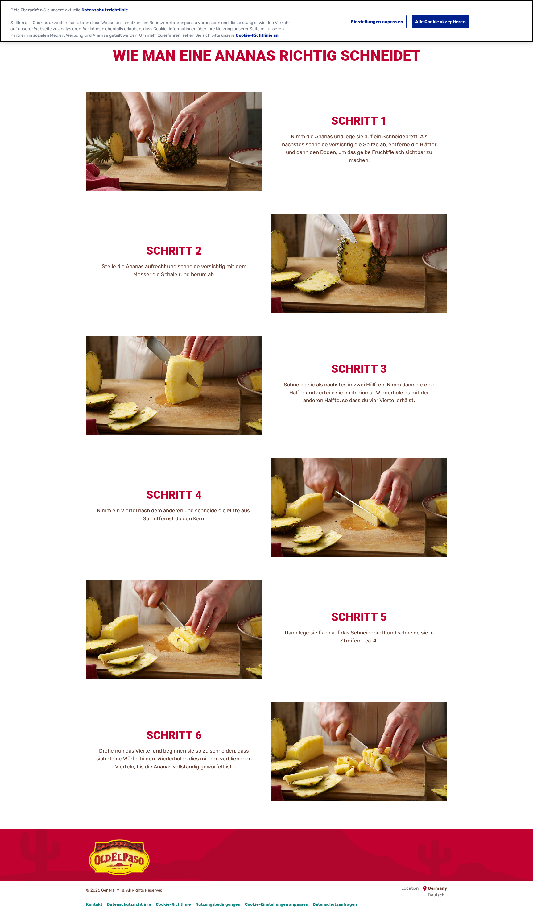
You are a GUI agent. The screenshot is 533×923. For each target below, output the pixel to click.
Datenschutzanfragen (335, 904)
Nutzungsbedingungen (218, 904)
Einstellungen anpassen (377, 21)
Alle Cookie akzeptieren (440, 21)
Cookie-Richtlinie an (257, 35)
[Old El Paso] (119, 858)
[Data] (446, 851)
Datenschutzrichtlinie (129, 904)
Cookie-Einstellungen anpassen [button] (276, 904)
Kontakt (94, 904)
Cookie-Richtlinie (173, 904)
